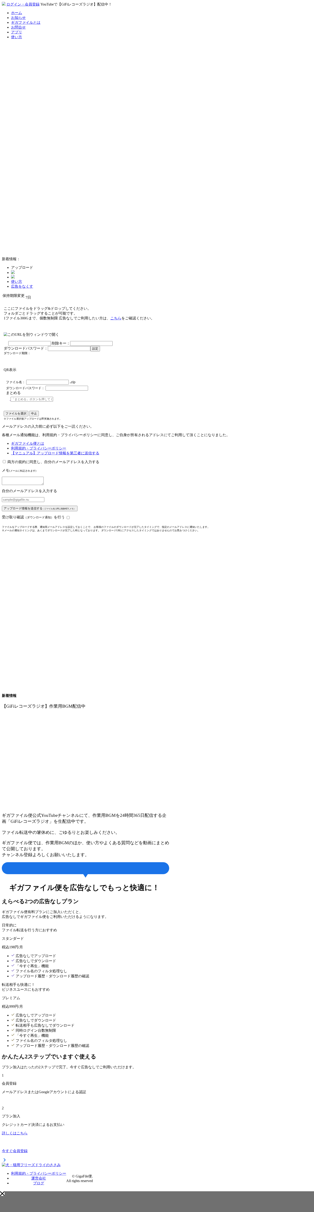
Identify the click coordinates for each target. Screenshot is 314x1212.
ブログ (38, 1183)
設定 (95, 348)
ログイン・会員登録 (23, 4)
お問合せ (18, 27)
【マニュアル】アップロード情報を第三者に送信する (55, 453)
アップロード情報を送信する (40, 508)
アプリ (16, 32)
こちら (115, 318)
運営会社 (38, 1178)
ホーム (16, 13)
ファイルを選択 (16, 413)
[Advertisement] (36, 184)
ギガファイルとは (25, 22)
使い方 (16, 37)
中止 (34, 413)
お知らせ (18, 18)
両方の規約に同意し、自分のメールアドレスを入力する (53, 462)
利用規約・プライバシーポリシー (38, 448)
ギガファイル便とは (27, 443)
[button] (2, 1193)
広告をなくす (22, 286)
